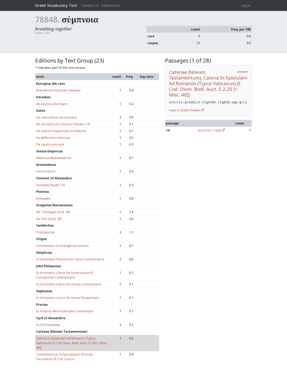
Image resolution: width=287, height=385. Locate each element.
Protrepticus (45, 232)
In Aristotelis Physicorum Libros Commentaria (70, 259)
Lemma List (90, 5)
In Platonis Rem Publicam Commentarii (65, 311)
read (218, 130)
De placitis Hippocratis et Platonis (61, 131)
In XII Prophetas (48, 325)
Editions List (111, 5)
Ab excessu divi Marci (52, 104)
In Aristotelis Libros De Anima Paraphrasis (67, 298)
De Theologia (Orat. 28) (53, 212)
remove (242, 72)
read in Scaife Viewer (185, 110)
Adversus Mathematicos (53, 158)
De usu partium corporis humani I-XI (63, 124)
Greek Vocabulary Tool (56, 5)
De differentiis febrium (53, 138)
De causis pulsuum (50, 144)
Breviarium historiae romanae (58, 90)
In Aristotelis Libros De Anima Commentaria (68, 284)
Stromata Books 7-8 (50, 185)
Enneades (43, 198)
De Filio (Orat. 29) (49, 219)
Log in (245, 5)
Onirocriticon (45, 171)
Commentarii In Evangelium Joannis (62, 246)
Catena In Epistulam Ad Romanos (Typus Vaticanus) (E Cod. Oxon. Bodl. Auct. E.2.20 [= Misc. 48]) (72, 343)
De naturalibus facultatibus (56, 117)
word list (204, 130)
